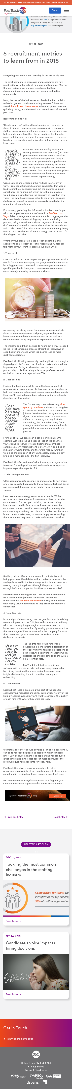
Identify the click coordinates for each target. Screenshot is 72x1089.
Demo (55, 10)
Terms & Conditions (36, 1070)
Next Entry (59, 817)
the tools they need (30, 601)
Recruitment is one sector (25, 106)
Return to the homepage (19, 1039)
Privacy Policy (36, 1066)
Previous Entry (15, 817)
